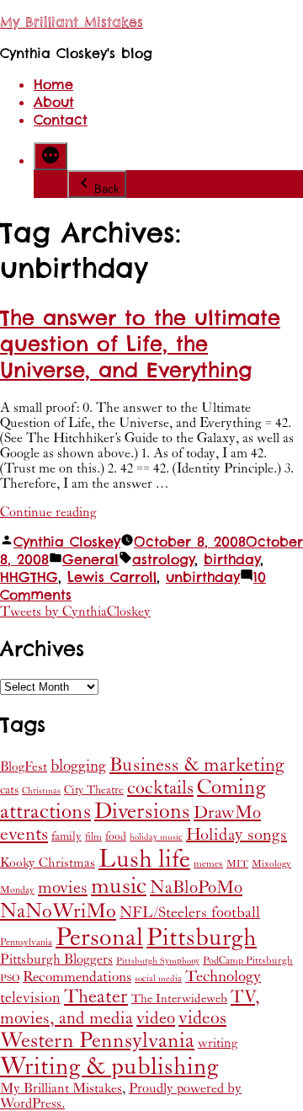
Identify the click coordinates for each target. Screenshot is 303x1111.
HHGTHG (29, 577)
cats (9, 790)
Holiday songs (236, 835)
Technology (223, 976)
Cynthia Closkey (66, 542)
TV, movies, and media (130, 1007)
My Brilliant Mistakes (71, 22)
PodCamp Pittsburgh (248, 960)
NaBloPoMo (196, 888)
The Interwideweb (179, 998)
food (115, 836)
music (118, 886)
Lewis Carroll (112, 577)
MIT (237, 863)
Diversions (142, 811)
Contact (61, 120)
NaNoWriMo (58, 911)
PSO (9, 978)
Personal (99, 937)
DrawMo (227, 813)
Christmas (41, 791)
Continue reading (48, 512)
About (54, 102)
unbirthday (203, 577)
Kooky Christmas (47, 863)
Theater (96, 996)
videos (202, 1017)
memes (208, 863)
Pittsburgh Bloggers (56, 960)
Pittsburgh (201, 938)
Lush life (144, 859)
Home (53, 84)
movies (63, 888)
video (155, 1018)
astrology (163, 560)
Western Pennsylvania (97, 1040)
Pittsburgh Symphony (157, 961)
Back (107, 189)
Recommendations (77, 977)
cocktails (160, 788)
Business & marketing (196, 765)
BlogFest (23, 767)
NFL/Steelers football (190, 912)
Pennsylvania (26, 942)
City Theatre (94, 790)
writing (217, 1043)
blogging (78, 765)
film (93, 836)
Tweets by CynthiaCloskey (75, 611)
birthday (232, 560)
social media (158, 979)
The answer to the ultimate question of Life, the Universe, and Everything (140, 344)
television (30, 998)
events (24, 834)
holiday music (156, 837)
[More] (50, 156)
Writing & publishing (109, 1067)
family (66, 836)
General (90, 560)
